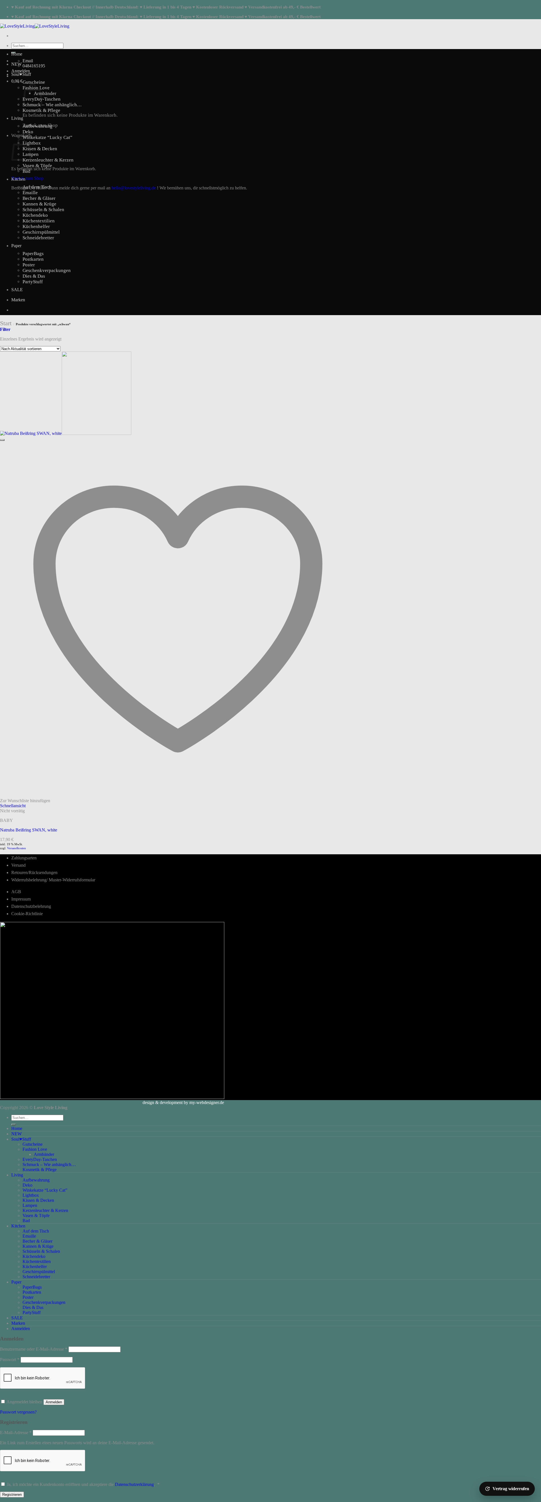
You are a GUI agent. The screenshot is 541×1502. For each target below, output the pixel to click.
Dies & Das (34, 276)
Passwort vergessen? (18, 1412)
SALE (17, 289)
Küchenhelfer (36, 226)
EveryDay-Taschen (40, 1159)
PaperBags (33, 253)
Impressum (21, 899)
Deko (28, 131)
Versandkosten (16, 848)
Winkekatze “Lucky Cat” (47, 137)
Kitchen (18, 179)
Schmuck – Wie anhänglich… (52, 104)
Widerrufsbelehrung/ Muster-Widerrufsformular (53, 879)
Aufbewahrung (37, 126)
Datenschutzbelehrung (31, 906)
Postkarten (33, 259)
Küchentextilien (39, 221)
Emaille (30, 192)
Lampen (30, 1205)
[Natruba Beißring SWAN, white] (65, 433)
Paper (16, 245)
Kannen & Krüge (39, 204)
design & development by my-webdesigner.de (183, 1102)
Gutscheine (34, 82)
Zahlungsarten (24, 857)
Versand (18, 865)
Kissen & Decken (40, 148)
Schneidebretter (38, 237)
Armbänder (45, 93)
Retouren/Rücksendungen (34, 872)
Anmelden (54, 1402)
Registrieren (12, 1494)
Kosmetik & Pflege (41, 110)
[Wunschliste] (2, 440)
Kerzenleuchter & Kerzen (48, 160)
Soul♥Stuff (21, 74)
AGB (16, 891)
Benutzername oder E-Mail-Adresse (33, 1349)
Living (17, 118)
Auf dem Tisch (37, 187)
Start (6, 323)
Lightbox (32, 143)
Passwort (9, 1359)
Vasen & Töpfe (37, 165)
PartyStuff (33, 281)
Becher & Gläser (39, 198)
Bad (26, 171)
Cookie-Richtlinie (27, 913)
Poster (29, 264)
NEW (16, 64)
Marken (18, 299)
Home (16, 54)
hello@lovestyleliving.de (134, 187)
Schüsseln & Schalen (43, 209)
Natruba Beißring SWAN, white (28, 830)
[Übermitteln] (13, 1124)
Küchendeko (35, 215)
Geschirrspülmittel (41, 232)
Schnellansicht (13, 805)
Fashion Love (35, 1149)
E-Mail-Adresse (16, 1432)
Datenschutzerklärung (134, 1484)
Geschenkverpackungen (47, 270)
